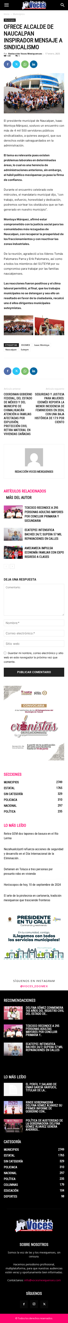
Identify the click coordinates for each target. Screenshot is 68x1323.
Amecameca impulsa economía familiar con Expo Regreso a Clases (44, 552)
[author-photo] (34, 466)
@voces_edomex (34, 986)
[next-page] (12, 566)
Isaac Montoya (41, 345)
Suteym (25, 349)
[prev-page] (6, 566)
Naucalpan (11, 349)
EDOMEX (25, 345)
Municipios (19, 14)
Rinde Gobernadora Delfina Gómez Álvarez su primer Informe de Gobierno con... (44, 1107)
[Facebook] (7, 64)
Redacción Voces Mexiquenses (25, 53)
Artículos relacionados (25, 491)
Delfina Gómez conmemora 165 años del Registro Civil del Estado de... (45, 1011)
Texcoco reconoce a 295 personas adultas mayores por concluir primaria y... (42, 1030)
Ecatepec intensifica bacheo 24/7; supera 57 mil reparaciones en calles (43, 534)
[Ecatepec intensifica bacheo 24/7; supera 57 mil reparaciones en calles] (13, 534)
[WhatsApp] (25, 64)
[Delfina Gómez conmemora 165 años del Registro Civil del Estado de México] (13, 1013)
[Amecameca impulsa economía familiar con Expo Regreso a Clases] (13, 552)
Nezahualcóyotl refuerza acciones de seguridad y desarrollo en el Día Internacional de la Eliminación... (33, 853)
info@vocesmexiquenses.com (42, 1280)
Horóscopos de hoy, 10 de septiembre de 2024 (32, 884)
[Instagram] (34, 1304)
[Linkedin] (33, 64)
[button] (6, 5)
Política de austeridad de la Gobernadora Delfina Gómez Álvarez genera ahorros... (44, 1125)
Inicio (6, 14)
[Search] (62, 5)
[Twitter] (16, 64)
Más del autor (19, 497)
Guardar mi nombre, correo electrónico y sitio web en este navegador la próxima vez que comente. (33, 657)
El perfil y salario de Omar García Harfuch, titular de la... (41, 1087)
